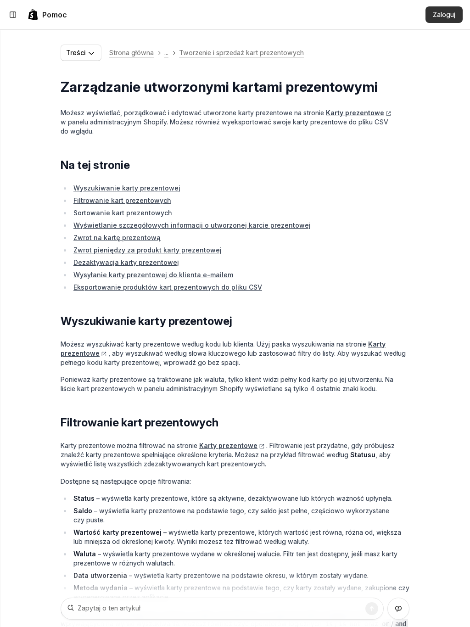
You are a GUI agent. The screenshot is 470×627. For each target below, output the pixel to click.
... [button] (166, 52)
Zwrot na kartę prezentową (117, 237)
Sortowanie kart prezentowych (122, 213)
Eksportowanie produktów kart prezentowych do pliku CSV (167, 287)
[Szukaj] (371, 608)
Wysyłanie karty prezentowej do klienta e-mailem (153, 275)
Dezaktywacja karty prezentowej (126, 262)
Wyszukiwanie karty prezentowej (126, 188)
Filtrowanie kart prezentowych (122, 200)
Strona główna (131, 52)
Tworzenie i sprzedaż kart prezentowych (241, 52)
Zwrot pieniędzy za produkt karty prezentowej (147, 250)
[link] (47, 14)
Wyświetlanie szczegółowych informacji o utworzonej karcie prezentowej (192, 225)
